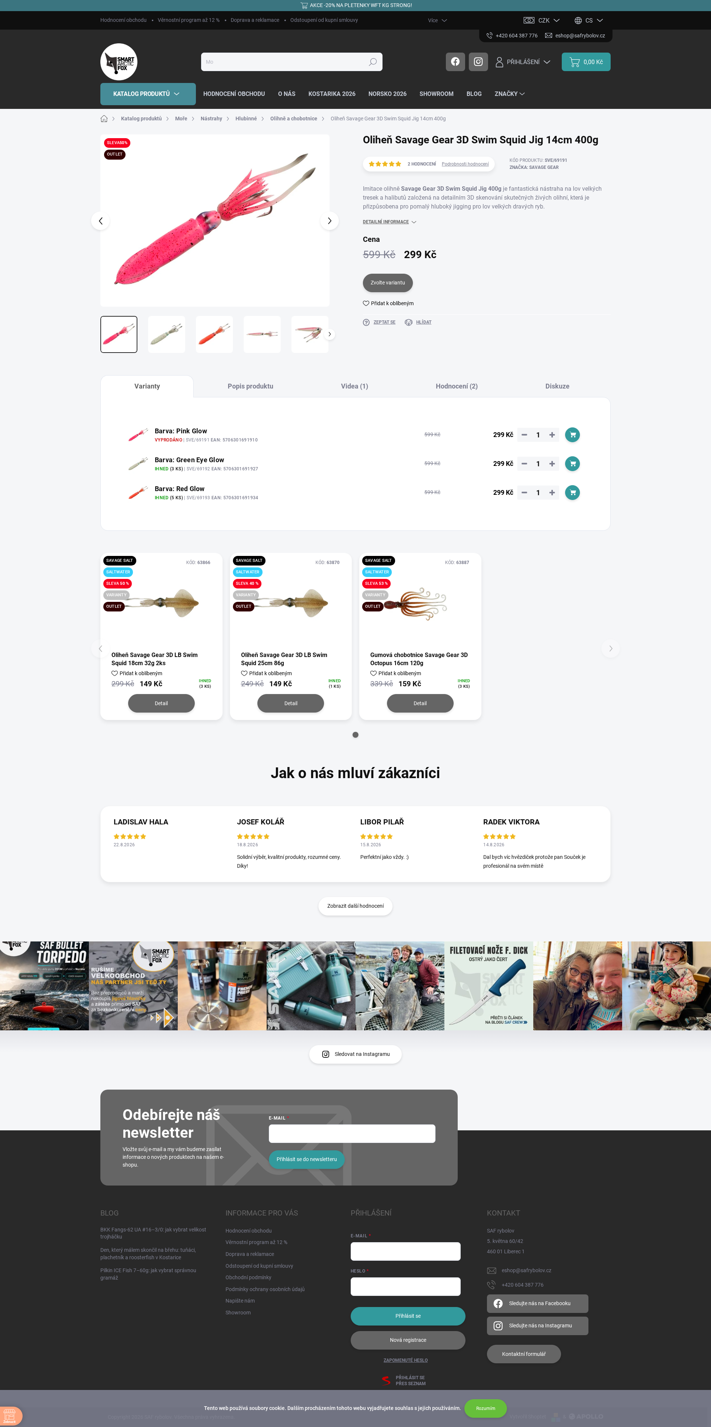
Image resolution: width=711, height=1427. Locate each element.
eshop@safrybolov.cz (526, 1270)
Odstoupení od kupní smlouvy (324, 20)
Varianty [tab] (147, 386)
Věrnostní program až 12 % (189, 20)
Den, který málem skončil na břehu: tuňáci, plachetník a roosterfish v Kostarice (148, 1253)
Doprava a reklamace (255, 20)
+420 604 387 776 (523, 1285)
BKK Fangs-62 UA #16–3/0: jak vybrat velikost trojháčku (153, 1233)
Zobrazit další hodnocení (355, 906)
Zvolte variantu (388, 283)
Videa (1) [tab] (354, 386)
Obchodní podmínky (248, 1277)
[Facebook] (455, 62)
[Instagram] (478, 62)
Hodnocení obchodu (123, 20)
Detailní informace (386, 221)
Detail (161, 703)
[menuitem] (148, 94)
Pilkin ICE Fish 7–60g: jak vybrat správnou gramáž (148, 1274)
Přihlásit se (408, 1316)
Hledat (372, 62)
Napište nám (240, 1301)
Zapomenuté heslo (406, 1360)
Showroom (238, 1313)
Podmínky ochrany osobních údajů (265, 1289)
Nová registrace (408, 1340)
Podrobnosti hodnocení (465, 164)
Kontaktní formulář (524, 1354)
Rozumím (485, 1408)
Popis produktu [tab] (250, 386)
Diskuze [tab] (557, 386)
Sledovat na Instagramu (362, 1054)
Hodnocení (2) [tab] (457, 386)
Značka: (534, 167)
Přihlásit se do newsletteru (307, 1159)
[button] (355, 734)
